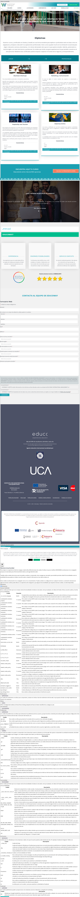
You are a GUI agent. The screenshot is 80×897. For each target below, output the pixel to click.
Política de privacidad (65, 392)
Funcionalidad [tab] (3, 780)
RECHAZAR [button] (43, 559)
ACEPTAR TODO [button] (37, 559)
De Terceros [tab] (3, 836)
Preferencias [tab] (3, 710)
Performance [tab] (3, 694)
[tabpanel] (40, 641)
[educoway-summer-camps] (8, 3)
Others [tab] (2, 701)
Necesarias (4, 586)
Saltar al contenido (4, 1)
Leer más (30, 559)
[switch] (1, 695)
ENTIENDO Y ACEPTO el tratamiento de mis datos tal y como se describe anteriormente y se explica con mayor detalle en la (36, 392)
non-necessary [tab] (3, 706)
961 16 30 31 (14, 489)
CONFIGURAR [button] (49, 559)
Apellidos (3, 324)
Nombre (3, 319)
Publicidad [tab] (2, 886)
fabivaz (8, 10)
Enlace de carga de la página (7, 545)
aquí (51, 856)
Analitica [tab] (2, 729)
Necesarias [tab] (3, 584)
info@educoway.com (15, 488)
